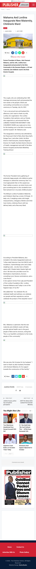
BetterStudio (23, 565)
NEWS (5, 28)
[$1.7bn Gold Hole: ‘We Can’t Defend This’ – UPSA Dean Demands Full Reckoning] (26, 418)
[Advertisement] (18, 220)
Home (9, 547)
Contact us (20, 547)
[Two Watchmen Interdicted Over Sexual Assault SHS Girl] (10, 418)
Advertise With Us (8, 552)
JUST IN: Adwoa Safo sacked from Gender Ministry (26, 402)
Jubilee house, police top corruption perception (9, 402)
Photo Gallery (24, 552)
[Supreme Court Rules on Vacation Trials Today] (10, 439)
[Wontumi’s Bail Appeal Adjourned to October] (26, 439)
